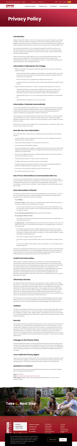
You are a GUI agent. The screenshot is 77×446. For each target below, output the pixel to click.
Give (69, 1)
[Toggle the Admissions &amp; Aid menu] (47, 6)
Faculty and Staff (48, 433)
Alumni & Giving (17, 1)
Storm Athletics (63, 6)
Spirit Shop (62, 425)
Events (12, 1)
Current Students (48, 429)
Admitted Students (48, 426)
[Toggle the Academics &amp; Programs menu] (36, 6)
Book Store (62, 427)
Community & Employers (49, 431)
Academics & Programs (30, 6)
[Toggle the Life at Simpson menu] (57, 6)
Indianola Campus (19, 426)
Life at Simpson (53, 6)
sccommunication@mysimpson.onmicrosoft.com (28, 376)
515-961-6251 (18, 424)
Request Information (25, 410)
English (23, 1)
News (10, 1)
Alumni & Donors (48, 427)
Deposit (65, 1)
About (7, 1)
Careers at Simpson (64, 429)
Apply (60, 1)
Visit (56, 1)
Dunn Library (62, 424)
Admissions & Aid (43, 6)
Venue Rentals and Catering (64, 431)
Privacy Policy (53, 439)
